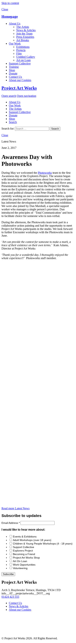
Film (19, 53)
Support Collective (20, 63)
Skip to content (10, 3)
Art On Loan (20, 561)
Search (13, 122)
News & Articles (26, 30)
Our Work (15, 43)
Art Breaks (22, 40)
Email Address (10, 522)
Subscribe (8, 574)
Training (14, 66)
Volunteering (20, 568)
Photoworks (45, 172)
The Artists (22, 26)
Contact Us (15, 76)
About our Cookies (20, 80)
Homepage (9, 16)
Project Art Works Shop (26, 557)
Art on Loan (23, 60)
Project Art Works (19, 88)
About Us (14, 23)
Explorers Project (23, 550)
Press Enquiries (25, 36)
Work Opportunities (24, 564)
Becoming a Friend (24, 554)
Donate (13, 73)
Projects (20, 50)
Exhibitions (23, 46)
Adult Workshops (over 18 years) (32, 540)
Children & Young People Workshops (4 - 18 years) (42, 543)
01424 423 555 (10, 596)
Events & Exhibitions (25, 536)
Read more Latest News (15, 508)
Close (4, 9)
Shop (12, 70)
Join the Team (24, 33)
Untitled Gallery (25, 56)
